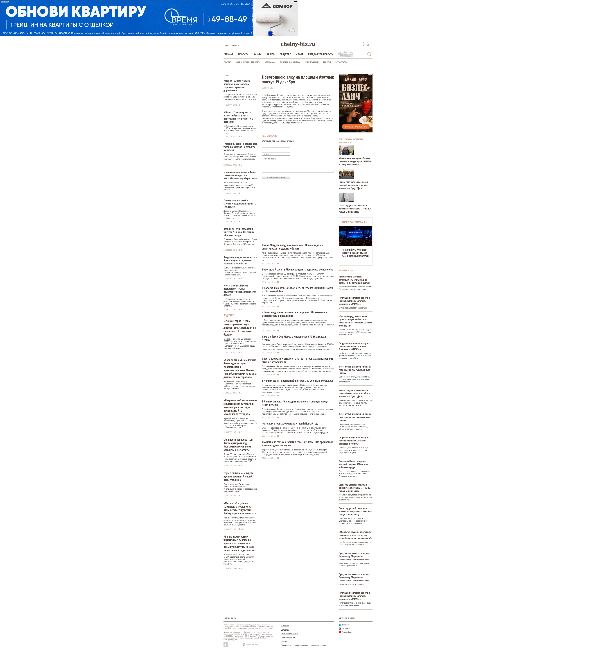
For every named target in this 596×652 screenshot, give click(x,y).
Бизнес (257, 54)
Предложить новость (320, 54)
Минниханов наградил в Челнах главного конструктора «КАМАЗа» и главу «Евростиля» (240, 175)
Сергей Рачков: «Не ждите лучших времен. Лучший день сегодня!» (238, 476)
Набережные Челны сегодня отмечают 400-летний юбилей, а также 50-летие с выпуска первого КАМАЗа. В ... (240, 302)
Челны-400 (270, 62)
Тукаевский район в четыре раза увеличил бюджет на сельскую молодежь (240, 147)
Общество (285, 54)
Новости (243, 54)
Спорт (299, 54)
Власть (271, 54)
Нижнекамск (311, 62)
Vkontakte (346, 628)
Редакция (285, 630)
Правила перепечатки (289, 633)
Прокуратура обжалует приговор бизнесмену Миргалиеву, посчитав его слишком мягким (354, 556)
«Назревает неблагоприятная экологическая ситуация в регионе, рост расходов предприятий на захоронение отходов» (240, 407)
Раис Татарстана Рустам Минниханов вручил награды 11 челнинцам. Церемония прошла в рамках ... (239, 186)
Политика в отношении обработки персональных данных (303, 645)
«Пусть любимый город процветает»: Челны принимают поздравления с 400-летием (240, 290)
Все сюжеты (341, 62)
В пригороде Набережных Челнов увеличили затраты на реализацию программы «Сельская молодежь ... (240, 157)
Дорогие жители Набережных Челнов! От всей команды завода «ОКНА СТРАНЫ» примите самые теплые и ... (239, 214)
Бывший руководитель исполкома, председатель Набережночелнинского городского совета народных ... (240, 271)
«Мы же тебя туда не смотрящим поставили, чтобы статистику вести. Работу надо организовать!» (240, 508)
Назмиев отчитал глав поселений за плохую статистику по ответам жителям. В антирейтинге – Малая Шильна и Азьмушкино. (240, 521)
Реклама (284, 641)
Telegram (345, 625)
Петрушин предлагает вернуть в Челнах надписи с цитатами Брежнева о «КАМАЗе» (240, 260)
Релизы (327, 62)
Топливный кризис (290, 62)
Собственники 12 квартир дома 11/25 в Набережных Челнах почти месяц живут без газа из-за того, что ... (240, 129)
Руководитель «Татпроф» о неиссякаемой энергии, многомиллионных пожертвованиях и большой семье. (240, 487)
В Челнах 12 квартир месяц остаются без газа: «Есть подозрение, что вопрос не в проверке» (238, 117)
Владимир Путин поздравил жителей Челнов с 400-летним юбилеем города (239, 232)
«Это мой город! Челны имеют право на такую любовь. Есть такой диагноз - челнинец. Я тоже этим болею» (240, 327)
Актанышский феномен (247, 62)
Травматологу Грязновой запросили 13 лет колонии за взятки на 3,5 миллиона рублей (354, 279)
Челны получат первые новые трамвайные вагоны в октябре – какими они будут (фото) (354, 185)
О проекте (285, 626)
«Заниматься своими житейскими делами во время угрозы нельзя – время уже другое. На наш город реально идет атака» (239, 543)
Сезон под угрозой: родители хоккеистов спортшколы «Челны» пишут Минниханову (355, 208)
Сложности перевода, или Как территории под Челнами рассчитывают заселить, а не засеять (238, 445)
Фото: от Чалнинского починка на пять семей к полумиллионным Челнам (355, 369)
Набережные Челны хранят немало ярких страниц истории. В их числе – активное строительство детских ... (240, 98)
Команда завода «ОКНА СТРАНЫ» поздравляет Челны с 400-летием (240, 203)
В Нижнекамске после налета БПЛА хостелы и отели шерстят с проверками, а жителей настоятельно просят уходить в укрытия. (239, 559)
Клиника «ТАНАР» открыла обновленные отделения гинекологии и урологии (356, 253)
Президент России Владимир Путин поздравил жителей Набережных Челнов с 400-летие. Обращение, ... (240, 243)
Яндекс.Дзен (347, 632)
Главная (228, 54)
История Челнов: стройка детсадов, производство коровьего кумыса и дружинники (237, 85)
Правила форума (288, 637)
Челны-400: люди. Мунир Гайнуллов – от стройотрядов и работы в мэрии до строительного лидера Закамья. (239, 385)
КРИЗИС (227, 62)
